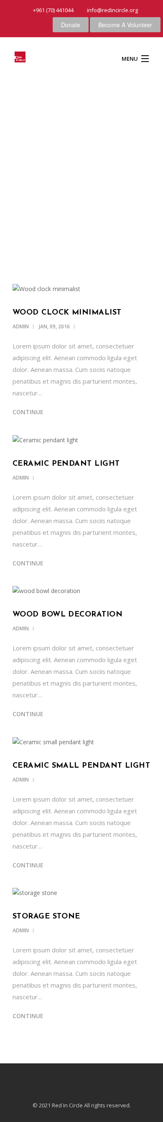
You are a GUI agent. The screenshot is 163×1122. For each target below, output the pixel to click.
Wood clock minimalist (67, 313)
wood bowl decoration (67, 615)
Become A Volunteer (125, 25)
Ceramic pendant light (66, 464)
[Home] (20, 58)
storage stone (46, 917)
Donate (70, 25)
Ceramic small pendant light (81, 766)
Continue (28, 412)
